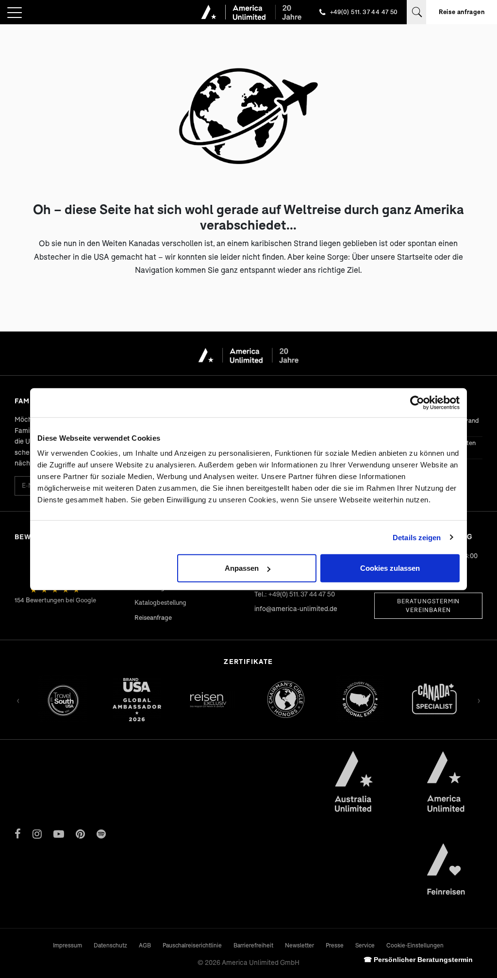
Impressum (67, 945)
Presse (335, 945)
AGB (145, 945)
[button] (14, 13)
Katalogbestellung (160, 602)
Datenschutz (110, 945)
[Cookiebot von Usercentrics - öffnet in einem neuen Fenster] (417, 402)
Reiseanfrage (153, 617)
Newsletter (299, 945)
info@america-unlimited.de (295, 608)
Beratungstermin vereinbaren (428, 605)
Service (365, 945)
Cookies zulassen (390, 568)
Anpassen (242, 568)
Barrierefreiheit (253, 945)
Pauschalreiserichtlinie (192, 945)
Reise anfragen (461, 12)
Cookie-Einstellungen (415, 945)
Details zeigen (417, 537)
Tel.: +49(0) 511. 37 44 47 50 (294, 594)
